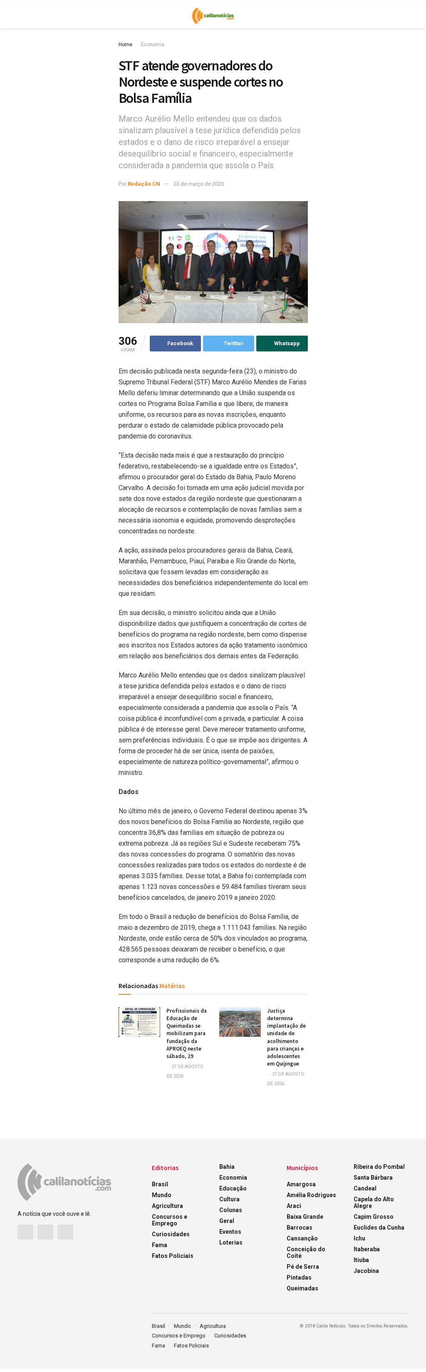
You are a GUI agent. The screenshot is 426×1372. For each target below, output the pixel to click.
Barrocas (299, 1227)
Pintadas (299, 1277)
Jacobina (366, 1270)
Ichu (359, 1238)
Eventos (230, 1231)
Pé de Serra (303, 1266)
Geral (226, 1221)
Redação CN (144, 184)
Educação (233, 1188)
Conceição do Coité (306, 1252)
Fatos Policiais (172, 1255)
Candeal (365, 1188)
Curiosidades (171, 1234)
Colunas (230, 1210)
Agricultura (167, 1206)
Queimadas (302, 1288)
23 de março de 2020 (198, 184)
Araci (294, 1206)
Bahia (227, 1166)
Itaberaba (367, 1249)
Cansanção (302, 1238)
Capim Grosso (374, 1216)
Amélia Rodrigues (311, 1195)
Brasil (160, 1184)
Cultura (229, 1199)
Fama (159, 1245)
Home (125, 44)
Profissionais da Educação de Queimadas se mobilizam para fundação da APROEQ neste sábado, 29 (186, 1033)
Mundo (161, 1195)
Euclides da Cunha (379, 1227)
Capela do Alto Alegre (374, 1202)
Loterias (231, 1242)
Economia (152, 44)
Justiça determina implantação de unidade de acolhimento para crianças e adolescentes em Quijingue (286, 1037)
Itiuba (361, 1260)
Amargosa (301, 1184)
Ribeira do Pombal (379, 1166)
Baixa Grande (305, 1216)
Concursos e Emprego (169, 1220)
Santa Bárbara (373, 1177)
